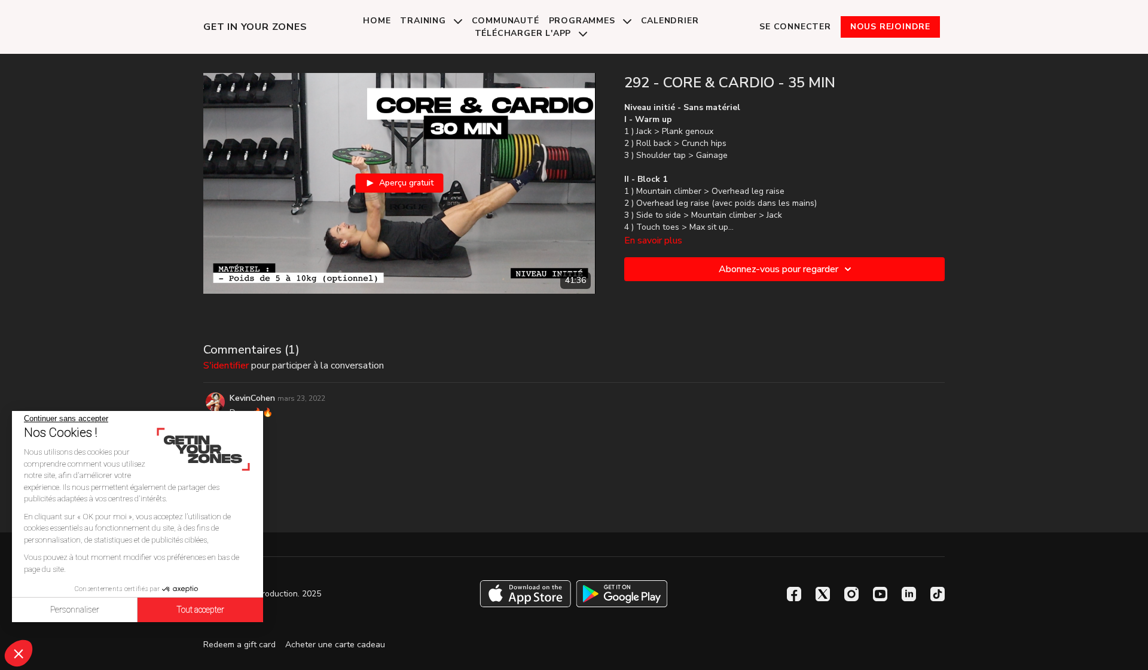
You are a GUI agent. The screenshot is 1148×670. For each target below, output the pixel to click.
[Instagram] (851, 594)
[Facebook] (794, 594)
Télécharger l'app (524, 33)
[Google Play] (622, 593)
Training (424, 20)
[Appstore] (525, 593)
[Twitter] (823, 594)
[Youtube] (880, 594)
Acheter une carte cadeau (335, 644)
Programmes (583, 20)
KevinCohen (252, 398)
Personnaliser (74, 609)
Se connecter (795, 26)
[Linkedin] (909, 594)
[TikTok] (937, 594)
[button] (18, 653)
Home (376, 20)
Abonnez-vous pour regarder (778, 269)
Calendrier (670, 20)
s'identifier (226, 365)
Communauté (505, 20)
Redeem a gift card (239, 644)
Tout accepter (200, 609)
